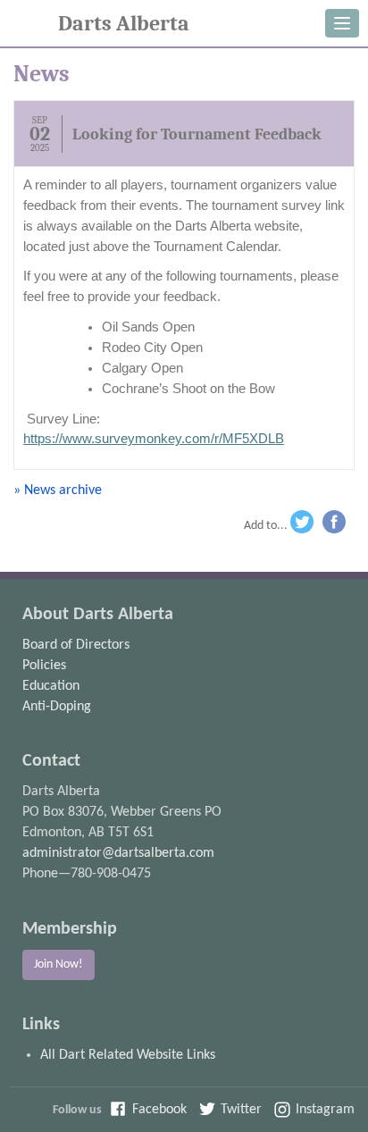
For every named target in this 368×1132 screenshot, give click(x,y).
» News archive (57, 490)
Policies (44, 665)
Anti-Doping (56, 707)
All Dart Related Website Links (127, 1055)
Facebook (337, 524)
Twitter (304, 524)
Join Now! (58, 964)
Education (50, 686)
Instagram (325, 1110)
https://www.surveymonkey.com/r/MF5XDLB (153, 439)
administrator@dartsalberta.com (118, 853)
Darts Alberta (123, 23)
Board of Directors (76, 645)
